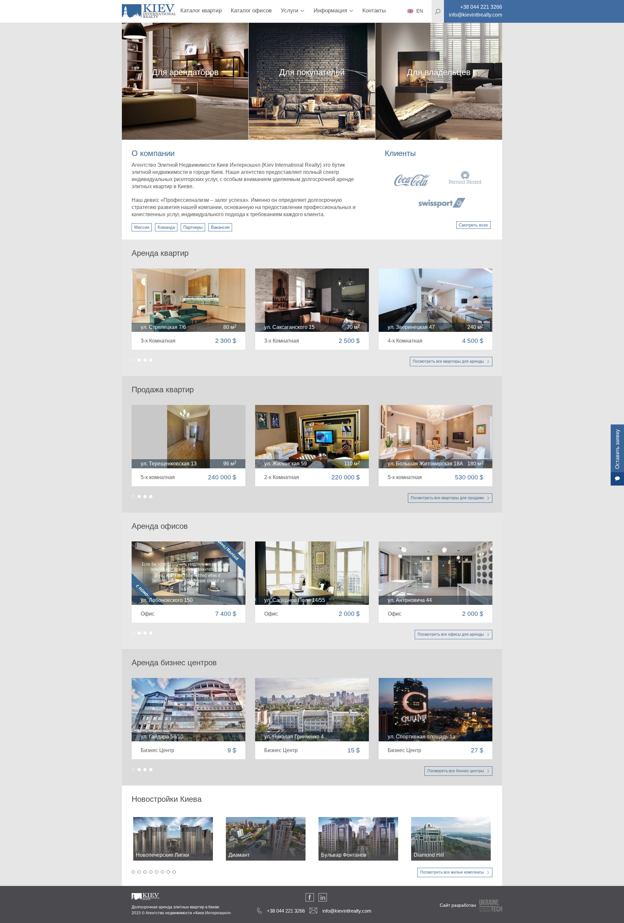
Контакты (374, 10)
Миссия (141, 227)
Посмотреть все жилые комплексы (452, 872)
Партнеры (192, 227)
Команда (166, 227)
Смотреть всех (473, 225)
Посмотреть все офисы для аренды (451, 634)
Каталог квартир (201, 10)
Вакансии (220, 227)
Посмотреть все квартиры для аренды (448, 361)
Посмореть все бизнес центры (455, 771)
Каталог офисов (251, 10)
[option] (437, 189)
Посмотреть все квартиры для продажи (447, 498)
